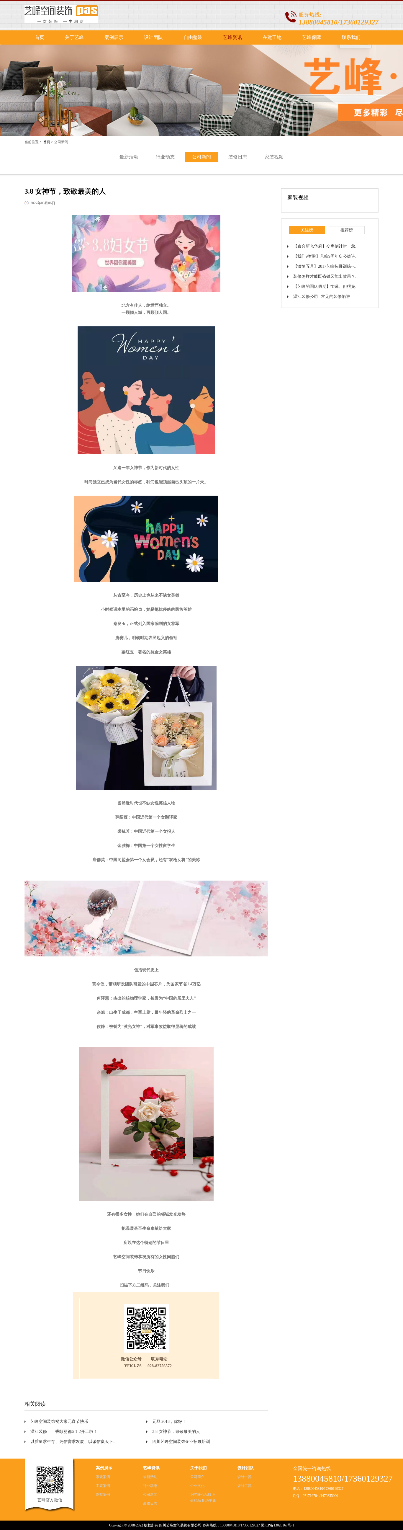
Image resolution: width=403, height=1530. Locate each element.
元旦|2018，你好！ (169, 1421)
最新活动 (128, 156)
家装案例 (103, 1477)
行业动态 (165, 156)
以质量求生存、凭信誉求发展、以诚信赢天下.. (72, 1441)
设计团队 (153, 37)
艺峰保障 (311, 37)
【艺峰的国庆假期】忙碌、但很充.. (325, 286)
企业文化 (197, 1486)
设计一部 (244, 1477)
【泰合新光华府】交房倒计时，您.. (325, 246)
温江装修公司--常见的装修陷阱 (321, 296)
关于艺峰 (74, 37)
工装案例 (103, 1486)
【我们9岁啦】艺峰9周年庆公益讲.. (325, 256)
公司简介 (197, 1477)
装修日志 (237, 156)
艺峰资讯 (232, 37)
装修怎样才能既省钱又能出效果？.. (325, 276)
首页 (39, 37)
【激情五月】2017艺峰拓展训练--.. (324, 266)
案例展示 (113, 37)
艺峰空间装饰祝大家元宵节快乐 (59, 1421)
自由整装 (193, 37)
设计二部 (244, 1486)
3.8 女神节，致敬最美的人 (176, 1431)
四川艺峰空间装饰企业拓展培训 (181, 1441)
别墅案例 (103, 1495)
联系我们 (351, 37)
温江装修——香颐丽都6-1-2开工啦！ (63, 1431)
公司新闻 (201, 156)
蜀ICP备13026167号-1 (277, 1525)
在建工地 (272, 37)
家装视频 (274, 156)
